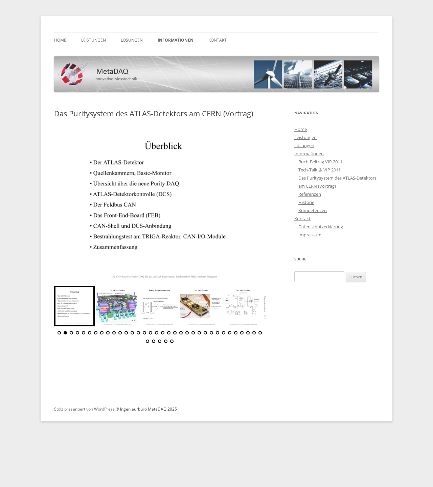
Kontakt (217, 40)
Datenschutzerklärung (320, 227)
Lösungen (132, 40)
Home (60, 40)
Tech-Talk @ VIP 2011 (319, 170)
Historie (306, 202)
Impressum (309, 235)
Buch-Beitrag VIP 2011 (320, 162)
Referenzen (309, 194)
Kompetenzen (312, 210)
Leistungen (93, 40)
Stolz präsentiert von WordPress (85, 409)
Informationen (175, 40)
